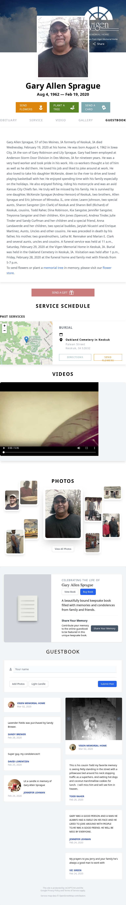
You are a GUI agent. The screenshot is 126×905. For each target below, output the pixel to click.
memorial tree (53, 268)
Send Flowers (108, 358)
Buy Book (88, 591)
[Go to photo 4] (88, 736)
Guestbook (115, 120)
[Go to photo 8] (96, 736)
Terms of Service (72, 890)
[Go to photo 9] (98, 736)
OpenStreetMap (66, 895)
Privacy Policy (54, 890)
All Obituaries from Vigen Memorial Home (98, 39)
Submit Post (107, 683)
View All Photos (63, 548)
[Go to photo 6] (92, 736)
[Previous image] (69, 719)
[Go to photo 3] (86, 736)
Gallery (86, 120)
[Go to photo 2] (84, 736)
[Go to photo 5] (90, 736)
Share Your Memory (104, 628)
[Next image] (119, 719)
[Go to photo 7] (94, 736)
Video (61, 120)
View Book (69, 591)
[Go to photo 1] (83, 737)
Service (36, 120)
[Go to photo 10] (100, 736)
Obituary (8, 120)
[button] (26, 339)
